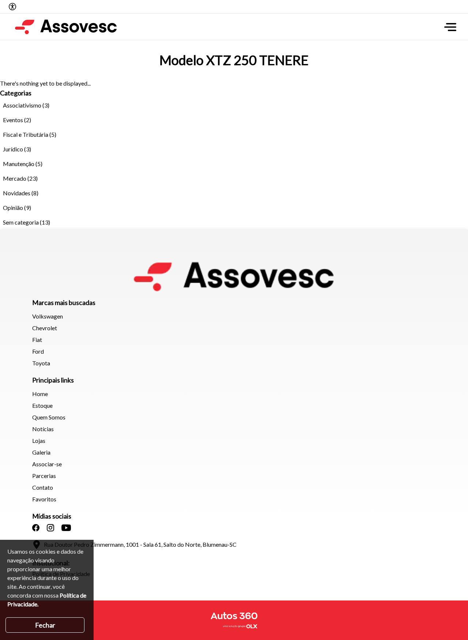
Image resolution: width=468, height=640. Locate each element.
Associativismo (22, 105)
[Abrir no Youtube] (66, 527)
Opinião (13, 207)
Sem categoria (21, 222)
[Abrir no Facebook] (35, 527)
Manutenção (18, 163)
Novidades (16, 192)
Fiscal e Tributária (25, 134)
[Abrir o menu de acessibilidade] (12, 6)
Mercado (14, 178)
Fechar (45, 625)
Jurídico (13, 149)
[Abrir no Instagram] (50, 527)
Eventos (13, 119)
